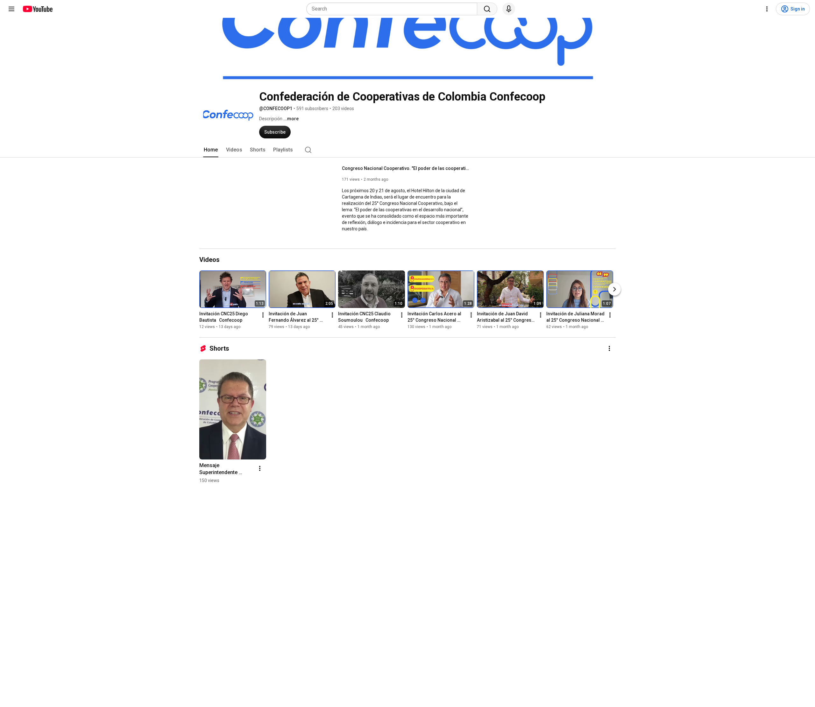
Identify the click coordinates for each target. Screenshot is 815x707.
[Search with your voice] (508, 9)
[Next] (614, 289)
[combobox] (394, 9)
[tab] (210, 150)
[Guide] (11, 9)
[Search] (487, 9)
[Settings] (767, 9)
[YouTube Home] (37, 9)
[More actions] (263, 315)
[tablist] (407, 150)
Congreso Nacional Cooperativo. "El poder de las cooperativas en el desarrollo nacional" (406, 168)
